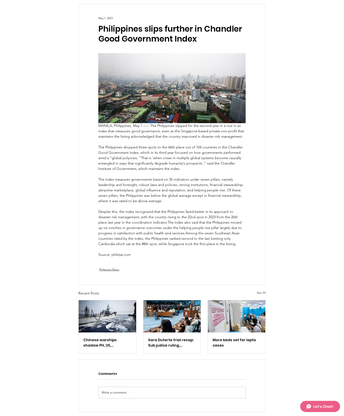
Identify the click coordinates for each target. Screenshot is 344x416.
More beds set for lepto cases (234, 342)
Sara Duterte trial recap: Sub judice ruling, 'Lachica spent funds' (171, 342)
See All (261, 292)
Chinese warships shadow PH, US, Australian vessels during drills (107, 342)
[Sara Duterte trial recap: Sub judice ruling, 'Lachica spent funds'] (172, 316)
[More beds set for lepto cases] (236, 316)
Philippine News (109, 269)
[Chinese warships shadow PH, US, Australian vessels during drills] (107, 316)
